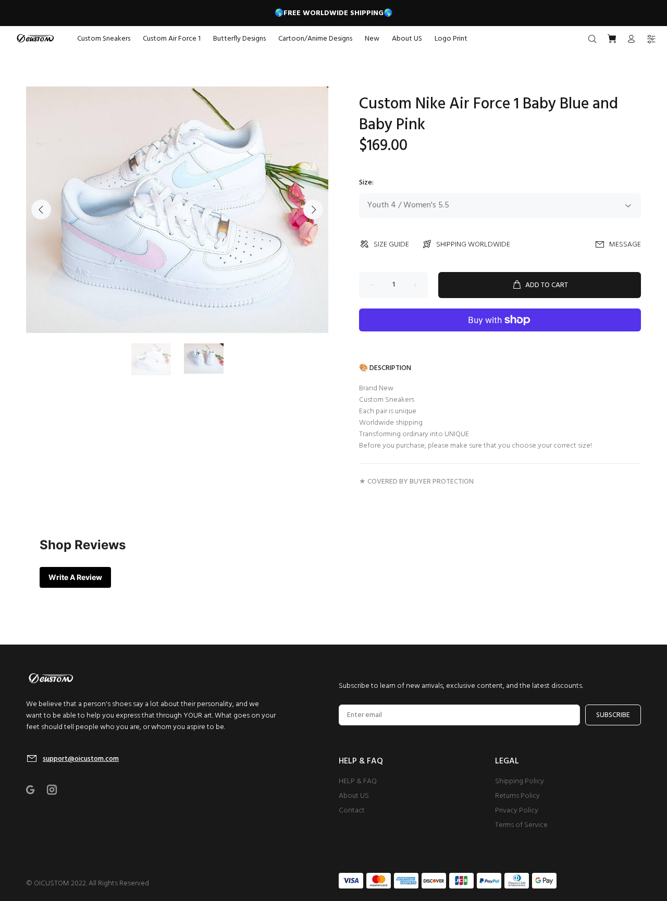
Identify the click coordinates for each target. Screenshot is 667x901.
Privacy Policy (516, 811)
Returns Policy (517, 796)
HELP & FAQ (358, 781)
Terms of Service (521, 825)
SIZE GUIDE (391, 245)
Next (313, 209)
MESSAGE (625, 245)
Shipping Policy (519, 781)
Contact (352, 811)
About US (354, 796)
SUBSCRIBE (613, 715)
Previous (41, 209)
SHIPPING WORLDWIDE (473, 245)
